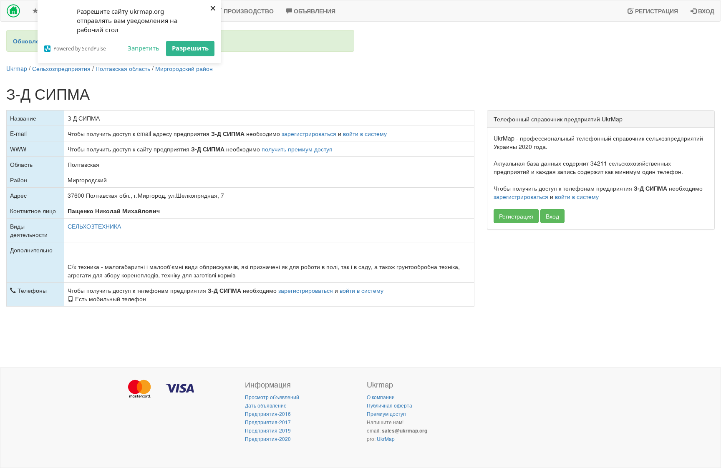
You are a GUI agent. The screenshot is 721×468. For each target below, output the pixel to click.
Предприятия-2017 (268, 421)
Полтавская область (123, 68)
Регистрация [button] (516, 216)
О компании (381, 396)
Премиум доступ (386, 413)
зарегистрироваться (309, 133)
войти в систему (365, 133)
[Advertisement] (601, 296)
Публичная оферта (389, 405)
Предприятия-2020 (268, 438)
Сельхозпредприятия (61, 68)
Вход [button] (552, 216)
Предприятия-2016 (268, 413)
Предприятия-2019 (268, 430)
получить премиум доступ (297, 149)
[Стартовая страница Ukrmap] (13, 10)
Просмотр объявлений (272, 396)
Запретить (143, 48)
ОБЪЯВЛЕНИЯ (313, 11)
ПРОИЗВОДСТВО (248, 11)
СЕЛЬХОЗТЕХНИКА (94, 226)
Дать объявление (266, 405)
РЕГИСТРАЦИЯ (655, 11)
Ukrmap (16, 68)
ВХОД (705, 11)
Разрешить (190, 48)
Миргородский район (184, 68)
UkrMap (386, 438)
